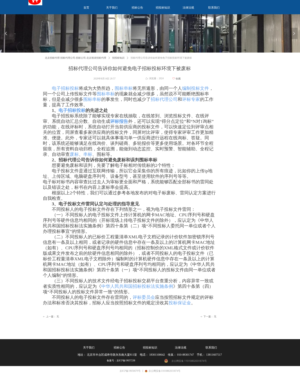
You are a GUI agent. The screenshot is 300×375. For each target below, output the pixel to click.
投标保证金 (180, 302)
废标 (74, 154)
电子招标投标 (65, 88)
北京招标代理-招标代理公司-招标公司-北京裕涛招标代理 (75, 57)
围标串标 (124, 88)
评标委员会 (144, 297)
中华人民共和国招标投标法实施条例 (137, 286)
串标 (87, 154)
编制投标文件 (195, 88)
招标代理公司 (164, 99)
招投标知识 (118, 57)
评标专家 (191, 99)
